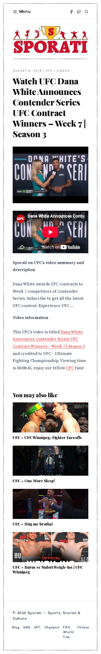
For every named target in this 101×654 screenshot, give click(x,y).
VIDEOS (63, 70)
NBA (26, 627)
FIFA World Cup (68, 632)
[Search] (86, 12)
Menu (25, 11)
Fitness (83, 627)
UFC (49, 70)
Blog (16, 627)
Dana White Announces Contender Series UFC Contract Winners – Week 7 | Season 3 (49, 339)
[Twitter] (79, 12)
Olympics (51, 627)
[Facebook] (71, 12)
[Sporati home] (50, 39)
